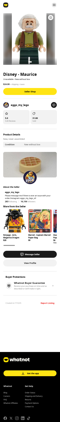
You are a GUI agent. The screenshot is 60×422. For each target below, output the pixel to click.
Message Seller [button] (32, 254)
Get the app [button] (33, 373)
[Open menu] (54, 5)
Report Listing (47, 303)
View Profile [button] (30, 263)
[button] (54, 105)
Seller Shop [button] (30, 91)
